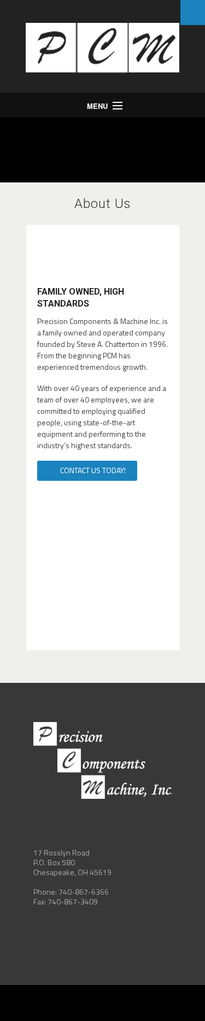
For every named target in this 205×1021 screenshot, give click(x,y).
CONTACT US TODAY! (92, 470)
